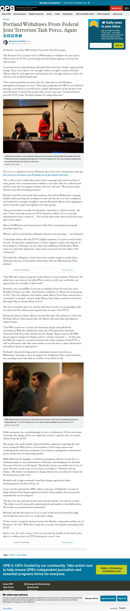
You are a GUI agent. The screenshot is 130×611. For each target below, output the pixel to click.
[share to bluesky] (12, 36)
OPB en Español (103, 14)
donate (116, 8)
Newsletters (68, 14)
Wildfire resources (36, 14)
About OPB (6, 14)
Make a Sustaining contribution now (111, 570)
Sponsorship (33, 587)
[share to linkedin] (16, 36)
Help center (117, 14)
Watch (49, 14)
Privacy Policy (7, 608)
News (24, 555)
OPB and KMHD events (85, 14)
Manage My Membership (38, 584)
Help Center (8, 587)
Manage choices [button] (91, 598)
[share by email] (5, 36)
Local (18, 555)
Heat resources (20, 14)
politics (6, 19)
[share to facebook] (9, 36)
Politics (12, 555)
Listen (57, 14)
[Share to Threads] (20, 36)
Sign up (118, 45)
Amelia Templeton (18, 41)
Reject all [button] (122, 598)
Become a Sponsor (67, 270)
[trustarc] (122, 608)
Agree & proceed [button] (108, 598)
